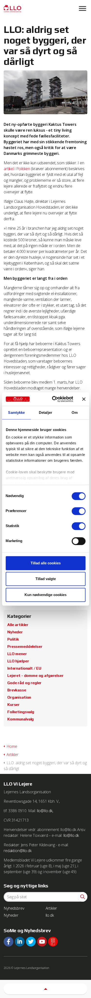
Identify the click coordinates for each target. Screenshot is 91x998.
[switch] (78, 511)
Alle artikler (17, 624)
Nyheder (15, 632)
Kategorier (19, 616)
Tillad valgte (45, 579)
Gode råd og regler (24, 682)
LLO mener (17, 653)
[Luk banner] (83, 399)
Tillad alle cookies (46, 563)
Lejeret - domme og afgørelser (35, 675)
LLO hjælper (18, 661)
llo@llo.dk (71, 835)
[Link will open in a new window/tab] (8, 941)
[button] (82, 897)
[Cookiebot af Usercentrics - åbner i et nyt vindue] (54, 399)
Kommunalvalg (20, 719)
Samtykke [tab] (16, 412)
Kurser (13, 704)
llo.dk (50, 915)
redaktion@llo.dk (18, 850)
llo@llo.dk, (45, 810)
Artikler (51, 908)
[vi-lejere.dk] (45, 8)
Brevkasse (16, 690)
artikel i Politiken (17, 168)
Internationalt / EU (24, 668)
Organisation (19, 697)
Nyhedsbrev (14, 908)
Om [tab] (75, 412)
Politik (13, 639)
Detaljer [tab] (45, 412)
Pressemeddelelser (24, 646)
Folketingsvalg (20, 712)
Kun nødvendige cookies (45, 595)
